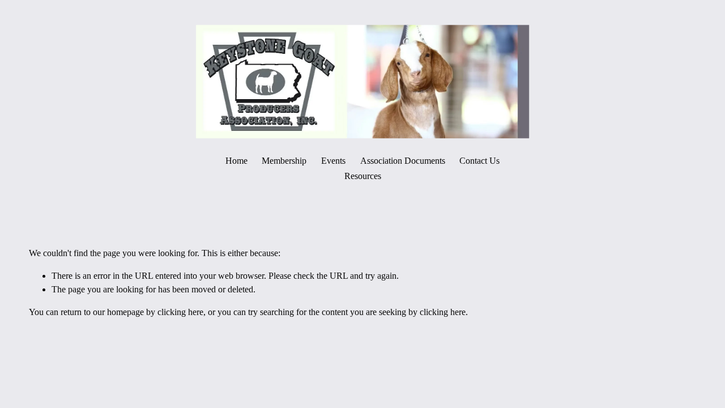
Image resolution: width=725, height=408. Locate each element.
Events (333, 160)
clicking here (180, 312)
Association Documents (402, 160)
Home (236, 160)
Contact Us (479, 160)
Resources (362, 176)
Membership (284, 160)
